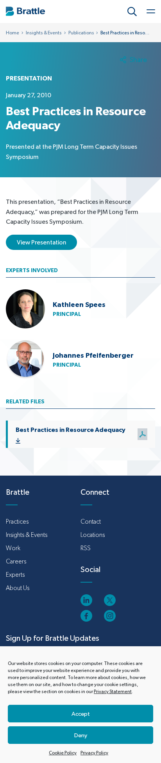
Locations (92, 534)
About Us (17, 588)
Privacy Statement (113, 691)
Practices (17, 521)
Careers (16, 561)
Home (12, 33)
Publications (81, 33)
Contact (90, 521)
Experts (15, 574)
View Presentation (41, 242)
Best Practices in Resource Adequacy (70, 429)
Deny (80, 735)
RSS (85, 548)
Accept (81, 713)
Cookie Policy (63, 753)
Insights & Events (44, 33)
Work (13, 548)
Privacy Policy (94, 753)
